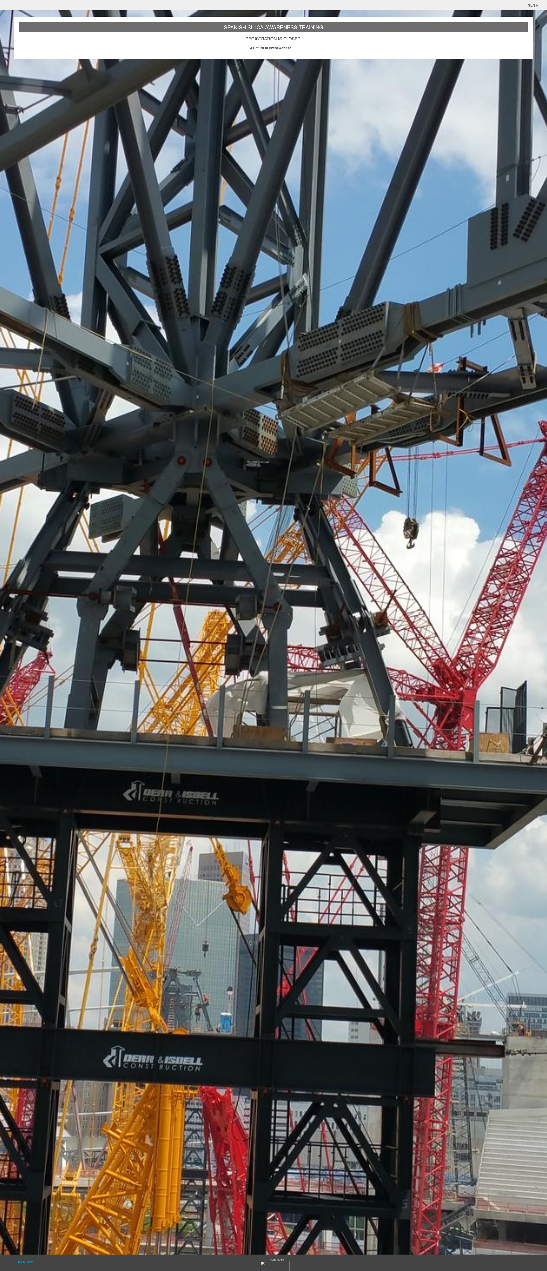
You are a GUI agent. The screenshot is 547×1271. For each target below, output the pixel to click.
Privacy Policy (24, 1261)
